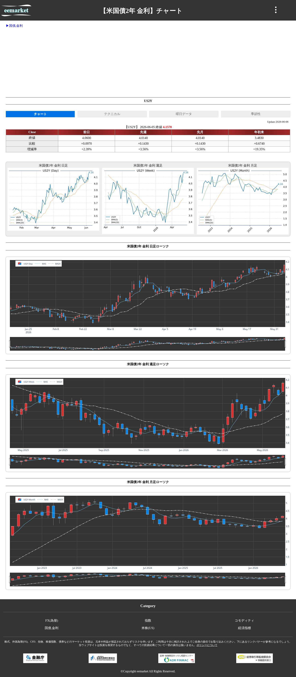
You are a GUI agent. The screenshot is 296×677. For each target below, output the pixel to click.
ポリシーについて (207, 645)
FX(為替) (51, 620)
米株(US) (148, 628)
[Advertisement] (148, 62)
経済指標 (244, 628)
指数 (148, 620)
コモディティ (244, 620)
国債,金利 (16, 25)
